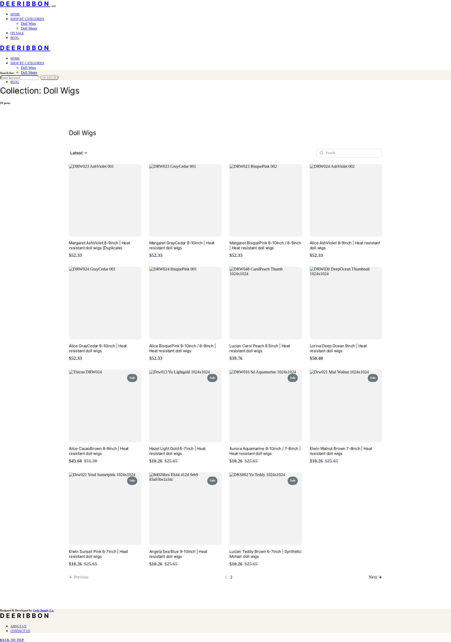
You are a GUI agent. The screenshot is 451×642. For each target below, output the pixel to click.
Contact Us (20, 631)
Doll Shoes (29, 28)
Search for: (7, 72)
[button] (79, 153)
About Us (18, 626)
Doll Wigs (28, 24)
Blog (14, 38)
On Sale (17, 33)
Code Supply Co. (43, 610)
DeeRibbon (25, 4)
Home (15, 14)
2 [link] (231, 577)
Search (49, 77)
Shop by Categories (27, 19)
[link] (375, 577)
